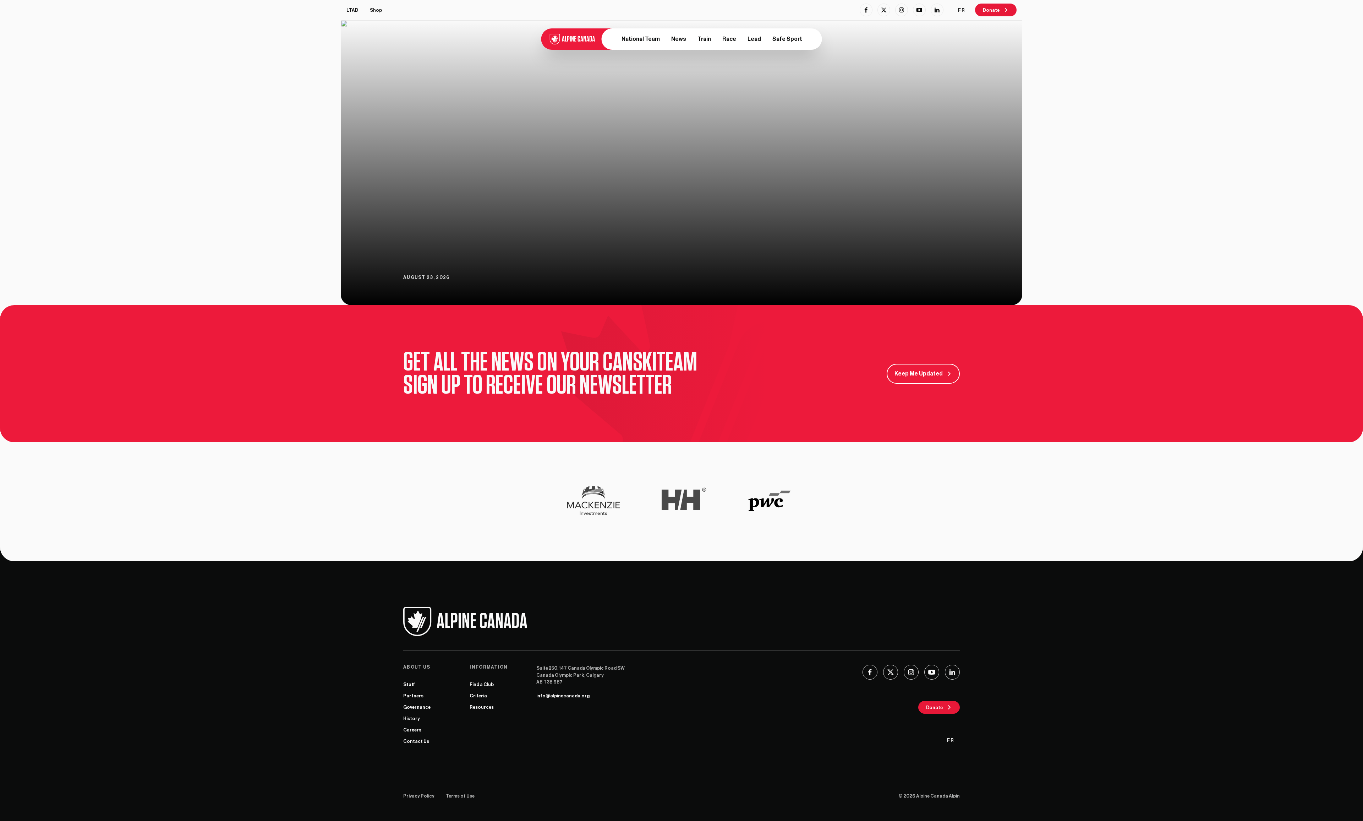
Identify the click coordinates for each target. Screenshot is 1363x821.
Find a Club (482, 684)
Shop (376, 10)
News (678, 39)
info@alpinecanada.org (563, 695)
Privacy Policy (418, 796)
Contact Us (416, 741)
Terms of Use (460, 796)
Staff (409, 684)
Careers (412, 730)
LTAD (352, 10)
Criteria (478, 695)
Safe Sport (787, 39)
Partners (413, 695)
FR (961, 10)
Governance (417, 707)
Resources (482, 707)
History (411, 718)
